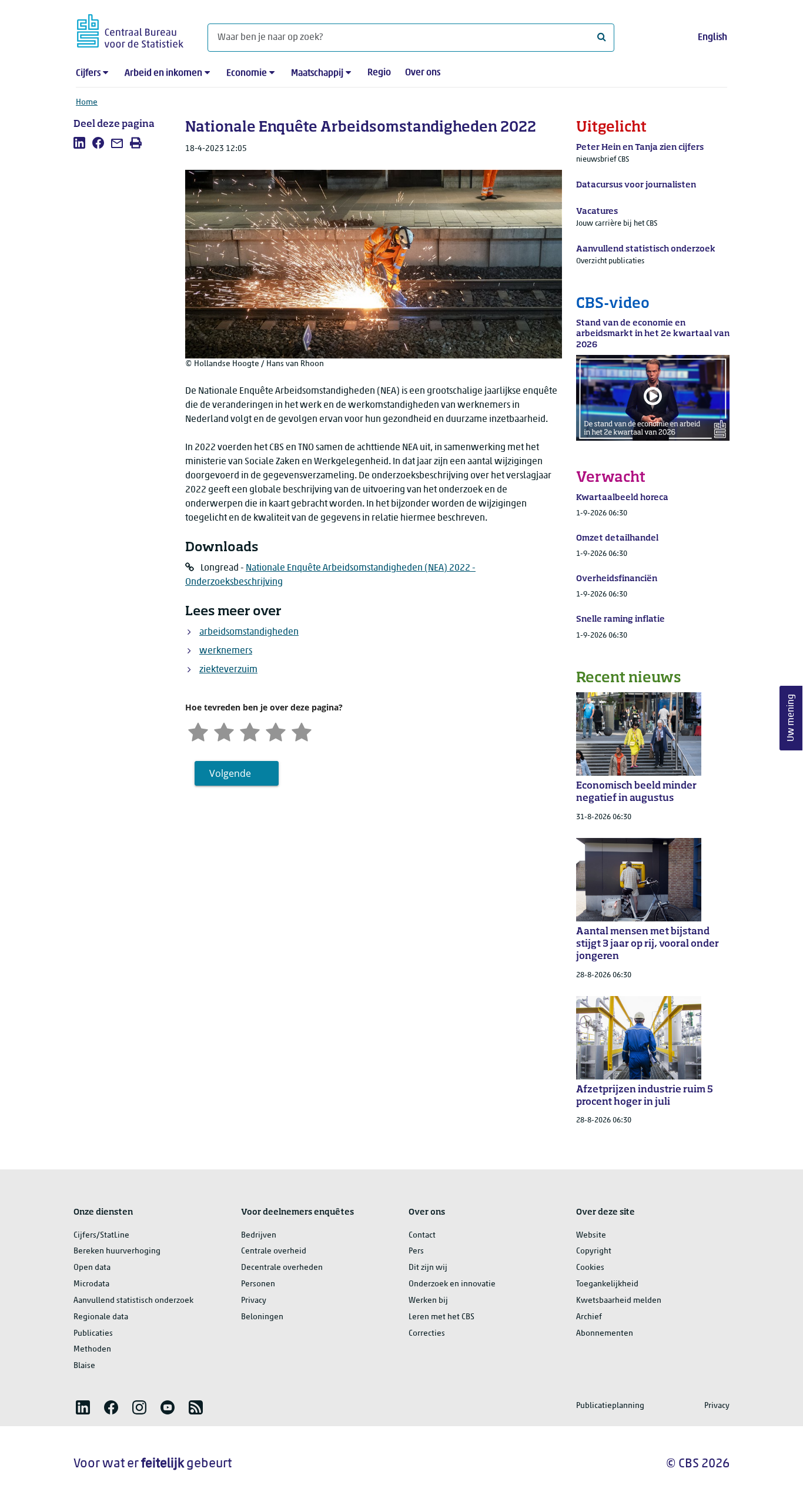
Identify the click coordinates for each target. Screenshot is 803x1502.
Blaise (84, 1366)
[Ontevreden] (224, 731)
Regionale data (100, 1317)
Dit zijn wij (428, 1268)
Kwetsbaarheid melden (618, 1301)
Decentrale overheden (282, 1268)
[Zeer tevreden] (301, 731)
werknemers (225, 651)
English (712, 37)
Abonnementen (604, 1333)
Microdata (91, 1284)
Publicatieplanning (610, 1406)
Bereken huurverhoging (116, 1251)
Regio (379, 73)
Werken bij (428, 1301)
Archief (589, 1317)
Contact (422, 1235)
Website (591, 1235)
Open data (92, 1268)
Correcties (427, 1333)
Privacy (253, 1301)
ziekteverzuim (228, 670)
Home (87, 102)
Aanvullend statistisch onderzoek (133, 1301)
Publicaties (93, 1333)
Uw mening (791, 718)
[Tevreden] (276, 731)
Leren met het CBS (441, 1317)
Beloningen (262, 1317)
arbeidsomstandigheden (249, 632)
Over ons (422, 73)
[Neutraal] (250, 731)
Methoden (92, 1349)
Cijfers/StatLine (101, 1235)
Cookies (590, 1268)
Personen (258, 1284)
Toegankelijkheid (607, 1284)
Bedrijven (258, 1235)
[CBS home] (130, 29)
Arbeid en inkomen (163, 73)
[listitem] (79, 143)
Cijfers (88, 73)
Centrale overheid (273, 1251)
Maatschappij (317, 73)
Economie (246, 73)
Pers (416, 1251)
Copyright (593, 1251)
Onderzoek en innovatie (452, 1284)
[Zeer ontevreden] (198, 731)
